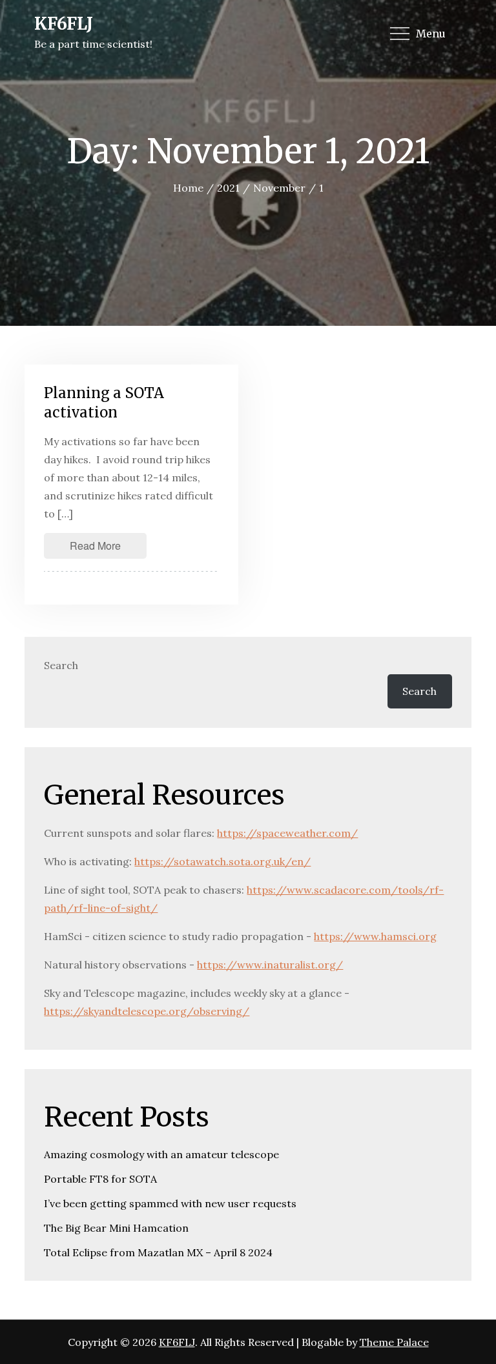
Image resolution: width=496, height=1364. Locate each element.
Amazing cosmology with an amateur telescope (161, 1154)
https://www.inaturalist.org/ (270, 964)
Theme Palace (394, 1342)
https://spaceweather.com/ (287, 833)
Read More (95, 545)
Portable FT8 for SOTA (100, 1178)
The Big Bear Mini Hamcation (116, 1227)
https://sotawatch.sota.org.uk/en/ (222, 861)
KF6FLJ (63, 23)
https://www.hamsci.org (375, 936)
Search (61, 665)
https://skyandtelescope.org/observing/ (146, 1011)
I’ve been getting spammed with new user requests (170, 1203)
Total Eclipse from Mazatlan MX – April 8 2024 (158, 1252)
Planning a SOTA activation (104, 402)
